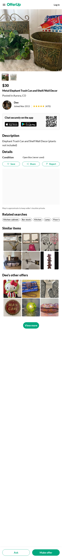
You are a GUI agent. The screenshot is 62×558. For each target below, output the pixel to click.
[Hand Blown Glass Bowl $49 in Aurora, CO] (50, 307)
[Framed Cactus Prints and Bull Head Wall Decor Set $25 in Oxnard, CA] (31, 242)
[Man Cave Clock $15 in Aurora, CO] (12, 307)
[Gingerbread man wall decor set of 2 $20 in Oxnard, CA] (50, 261)
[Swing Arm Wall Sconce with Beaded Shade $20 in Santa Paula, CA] (31, 261)
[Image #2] (13, 77)
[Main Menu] (4, 4)
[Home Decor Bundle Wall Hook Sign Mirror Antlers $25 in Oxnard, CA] (12, 242)
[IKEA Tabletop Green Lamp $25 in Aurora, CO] (31, 307)
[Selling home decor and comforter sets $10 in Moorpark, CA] (12, 261)
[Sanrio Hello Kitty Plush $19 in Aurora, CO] (12, 289)
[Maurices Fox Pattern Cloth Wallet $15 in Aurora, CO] (31, 289)
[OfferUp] (14, 4)
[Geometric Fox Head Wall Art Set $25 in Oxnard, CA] (50, 242)
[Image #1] (5, 77)
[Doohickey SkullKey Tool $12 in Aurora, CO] (50, 289)
